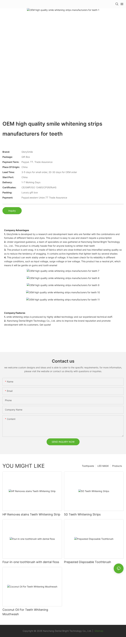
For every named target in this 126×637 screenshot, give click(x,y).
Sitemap (98, 630)
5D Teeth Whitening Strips (82, 514)
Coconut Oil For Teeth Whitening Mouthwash (25, 612)
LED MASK (103, 465)
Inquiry (12, 210)
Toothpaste (88, 465)
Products (117, 465)
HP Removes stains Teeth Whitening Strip (31, 514)
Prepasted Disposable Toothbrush (87, 562)
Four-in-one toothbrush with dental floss (30, 562)
